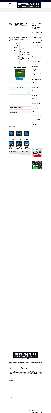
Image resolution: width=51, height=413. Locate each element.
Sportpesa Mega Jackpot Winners (36, 108)
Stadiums (18, 10)
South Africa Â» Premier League (36, 101)
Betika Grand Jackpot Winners (36, 64)
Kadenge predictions (34, 85)
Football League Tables (32, 10)
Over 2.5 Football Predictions (35, 95)
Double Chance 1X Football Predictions (37, 77)
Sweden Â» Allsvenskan (35, 114)
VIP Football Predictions (18, 0)
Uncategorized (34, 116)
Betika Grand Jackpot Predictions (36, 61)
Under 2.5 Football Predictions (36, 117)
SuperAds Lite (10, 410)
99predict (25, 25)
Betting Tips (11, 0)
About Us (36, 9)
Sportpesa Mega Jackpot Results (36, 106)
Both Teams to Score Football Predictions (18, 25)
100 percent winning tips (27, 0)
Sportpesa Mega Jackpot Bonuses (36, 103)
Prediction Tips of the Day (35, 98)
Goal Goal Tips (12, 3)
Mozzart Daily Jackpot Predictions (36, 87)
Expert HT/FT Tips (34, 82)
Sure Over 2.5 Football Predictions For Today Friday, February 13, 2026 (13, 152)
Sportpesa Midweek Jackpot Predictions (37, 109)
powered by (13, 410)
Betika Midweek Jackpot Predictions (36, 66)
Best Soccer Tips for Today (35, 59)
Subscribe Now (20, 87)
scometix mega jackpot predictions (36, 100)
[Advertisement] (25, 17)
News (32, 90)
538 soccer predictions (35, 56)
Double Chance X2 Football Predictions (37, 79)
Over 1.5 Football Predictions (35, 92)
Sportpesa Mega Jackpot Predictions (20, 9)
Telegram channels (12, 10)
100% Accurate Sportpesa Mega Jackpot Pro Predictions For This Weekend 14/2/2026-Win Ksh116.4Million (25, 152)
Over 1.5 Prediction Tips (35, 93)
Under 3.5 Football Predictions (36, 119)
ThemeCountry (18, 410)
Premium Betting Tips (30, 9)
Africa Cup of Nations (35, 58)
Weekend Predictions (24, 10)
